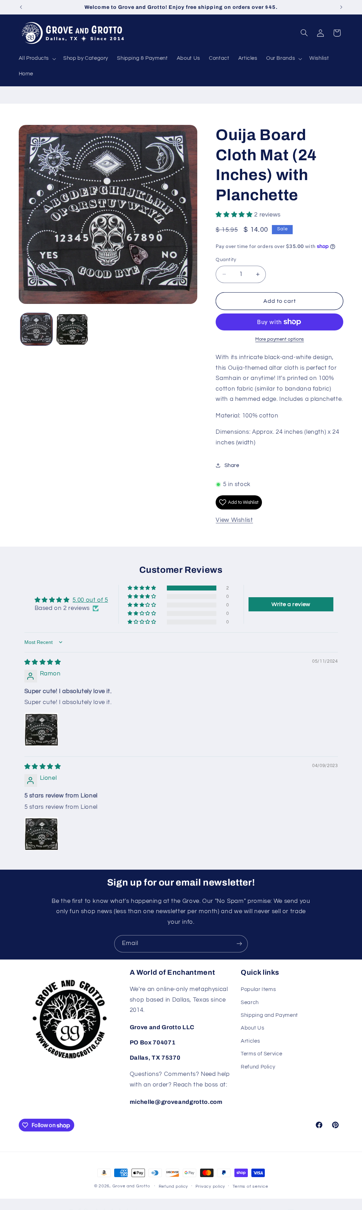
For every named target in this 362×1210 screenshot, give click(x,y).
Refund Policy (258, 1067)
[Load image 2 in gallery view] (72, 329)
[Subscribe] (239, 943)
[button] (36, 59)
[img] (42, 662)
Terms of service (250, 1186)
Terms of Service (261, 1053)
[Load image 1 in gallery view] (37, 329)
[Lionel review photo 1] (41, 834)
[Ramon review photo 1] (41, 730)
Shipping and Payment (269, 1015)
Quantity (226, 259)
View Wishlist (234, 520)
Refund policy (173, 1186)
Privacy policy (210, 1186)
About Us (252, 1028)
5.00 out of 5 (90, 600)
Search (250, 1002)
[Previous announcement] (21, 7)
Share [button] (231, 465)
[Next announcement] (341, 7)
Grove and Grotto (131, 1186)
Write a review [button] (291, 604)
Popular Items (258, 989)
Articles (250, 1041)
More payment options (279, 339)
